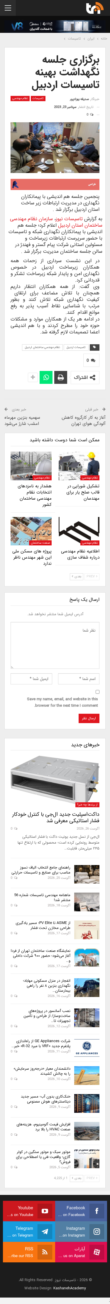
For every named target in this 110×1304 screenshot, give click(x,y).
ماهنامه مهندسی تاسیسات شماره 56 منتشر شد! (42, 897)
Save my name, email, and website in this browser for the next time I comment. (62, 702)
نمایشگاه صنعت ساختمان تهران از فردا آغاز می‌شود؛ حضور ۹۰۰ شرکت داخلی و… (40, 956)
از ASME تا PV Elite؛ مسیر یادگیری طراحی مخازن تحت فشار (43, 925)
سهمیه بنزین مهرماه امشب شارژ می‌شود (22, 420)
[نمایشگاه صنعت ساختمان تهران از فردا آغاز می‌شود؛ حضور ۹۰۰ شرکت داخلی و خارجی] (86, 957)
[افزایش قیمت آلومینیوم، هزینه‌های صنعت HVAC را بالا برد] (86, 1131)
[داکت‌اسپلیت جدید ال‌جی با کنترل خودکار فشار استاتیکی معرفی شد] (55, 781)
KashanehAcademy (69, 1288)
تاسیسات (38, 98)
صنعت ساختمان (40, 543)
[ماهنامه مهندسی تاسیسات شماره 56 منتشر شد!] (86, 902)
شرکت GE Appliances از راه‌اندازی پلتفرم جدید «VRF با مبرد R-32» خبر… (40, 1043)
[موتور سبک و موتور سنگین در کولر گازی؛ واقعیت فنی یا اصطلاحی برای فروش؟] (86, 1158)
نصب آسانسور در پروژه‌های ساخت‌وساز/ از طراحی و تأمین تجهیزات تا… (46, 1016)
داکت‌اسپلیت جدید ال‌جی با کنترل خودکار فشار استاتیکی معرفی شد (55, 817)
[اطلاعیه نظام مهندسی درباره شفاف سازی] (79, 531)
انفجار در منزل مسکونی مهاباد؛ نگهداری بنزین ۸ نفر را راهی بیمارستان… (46, 986)
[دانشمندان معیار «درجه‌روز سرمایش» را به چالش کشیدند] (86, 1075)
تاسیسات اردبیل (76, 347)
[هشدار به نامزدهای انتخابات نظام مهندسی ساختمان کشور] (31, 466)
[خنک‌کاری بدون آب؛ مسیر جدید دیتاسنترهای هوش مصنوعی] (86, 1103)
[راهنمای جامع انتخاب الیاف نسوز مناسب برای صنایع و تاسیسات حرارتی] (86, 874)
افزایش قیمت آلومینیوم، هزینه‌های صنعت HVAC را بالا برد (43, 1126)
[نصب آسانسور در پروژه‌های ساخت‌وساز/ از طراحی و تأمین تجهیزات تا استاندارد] (86, 1017)
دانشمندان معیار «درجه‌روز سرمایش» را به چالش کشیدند (41, 1071)
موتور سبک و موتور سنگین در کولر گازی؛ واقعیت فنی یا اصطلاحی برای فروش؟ (43, 1157)
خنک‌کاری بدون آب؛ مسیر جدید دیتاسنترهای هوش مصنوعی (45, 1099)
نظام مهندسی (20, 98)
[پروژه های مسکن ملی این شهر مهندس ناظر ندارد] (31, 531)
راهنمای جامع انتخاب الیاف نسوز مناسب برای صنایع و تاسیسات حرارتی (40, 870)
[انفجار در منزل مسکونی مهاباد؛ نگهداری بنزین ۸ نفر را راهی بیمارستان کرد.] (86, 987)
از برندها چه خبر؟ (87, 805)
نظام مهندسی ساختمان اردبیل (42, 347)
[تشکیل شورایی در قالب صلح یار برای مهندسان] (79, 466)
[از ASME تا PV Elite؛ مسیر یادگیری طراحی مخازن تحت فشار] (86, 929)
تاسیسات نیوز (69, 219)
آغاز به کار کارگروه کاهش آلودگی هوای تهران (84, 420)
